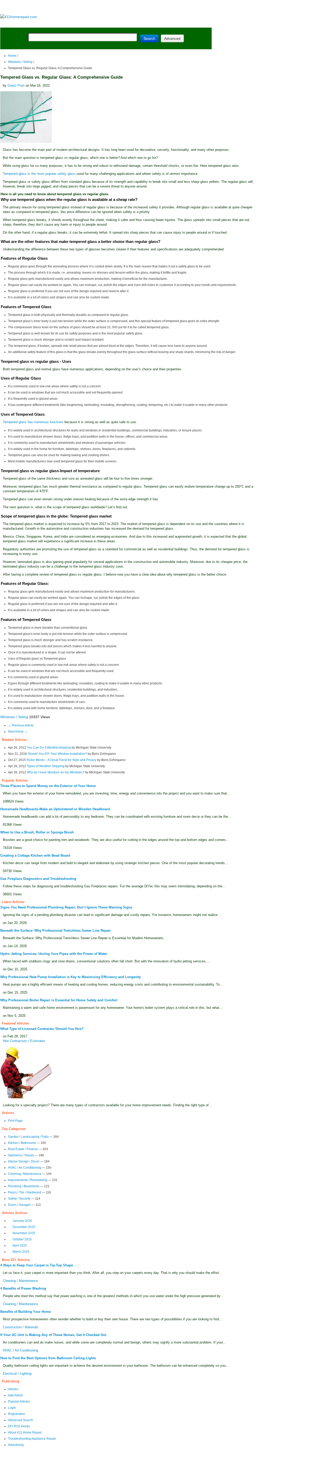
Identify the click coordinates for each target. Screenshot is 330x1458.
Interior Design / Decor (23, 1161)
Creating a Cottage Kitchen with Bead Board (35, 855)
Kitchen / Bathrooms (22, 1143)
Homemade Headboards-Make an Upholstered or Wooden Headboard (55, 809)
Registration (16, 1414)
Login (12, 1408)
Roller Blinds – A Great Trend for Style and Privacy (61, 760)
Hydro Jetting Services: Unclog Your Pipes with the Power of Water (53, 954)
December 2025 (24, 1227)
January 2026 (22, 1221)
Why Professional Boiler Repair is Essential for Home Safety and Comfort (58, 1000)
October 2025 (22, 1239)
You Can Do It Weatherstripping (49, 747)
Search (149, 38)
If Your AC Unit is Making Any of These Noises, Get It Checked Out (53, 1335)
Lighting (113, 24)
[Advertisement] (106, 7)
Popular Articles (19, 1401)
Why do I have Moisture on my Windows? (55, 772)
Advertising (16, 1445)
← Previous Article (21, 725)
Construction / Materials (20, 1327)
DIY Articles (47, 24)
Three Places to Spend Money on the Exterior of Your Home (48, 786)
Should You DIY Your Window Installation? (57, 754)
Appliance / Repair (21, 1155)
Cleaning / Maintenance (25, 1174)
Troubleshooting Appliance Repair (32, 1438)
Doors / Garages (19, 1205)
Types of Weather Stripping (45, 766)
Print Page (15, 1121)
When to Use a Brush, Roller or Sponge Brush (37, 832)
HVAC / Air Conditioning (24, 1167)
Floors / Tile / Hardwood (24, 1192)
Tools (71, 24)
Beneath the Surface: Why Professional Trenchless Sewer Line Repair (55, 930)
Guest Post (15, 85)
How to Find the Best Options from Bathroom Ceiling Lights (48, 1358)
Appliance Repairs (148, 24)
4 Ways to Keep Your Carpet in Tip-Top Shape (36, 1265)
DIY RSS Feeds (19, 1426)
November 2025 (24, 1233)
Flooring (90, 24)
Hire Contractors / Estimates (24, 1041)
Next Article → (18, 731)
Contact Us (100, 1454)
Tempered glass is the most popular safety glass (39, 174)
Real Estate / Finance (23, 1149)
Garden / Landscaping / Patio (28, 1136)
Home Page (17, 24)
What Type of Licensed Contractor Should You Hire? (42, 1029)
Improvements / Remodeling (27, 1180)
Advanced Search (20, 1420)
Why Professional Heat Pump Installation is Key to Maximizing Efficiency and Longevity (70, 977)
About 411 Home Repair (25, 1432)
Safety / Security (19, 1198)
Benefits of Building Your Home (25, 1312)
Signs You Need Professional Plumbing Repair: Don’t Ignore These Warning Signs (66, 907)
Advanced (172, 38)
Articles (13, 1389)
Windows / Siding (20, 62)
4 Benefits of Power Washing (23, 1288)
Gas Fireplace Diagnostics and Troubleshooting (38, 879)
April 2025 (19, 1245)
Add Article (15, 1395)
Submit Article (191, 24)
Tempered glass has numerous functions (33, 422)
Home (12, 56)
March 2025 (21, 1252)
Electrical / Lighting (17, 1373)
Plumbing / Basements (23, 1186)
